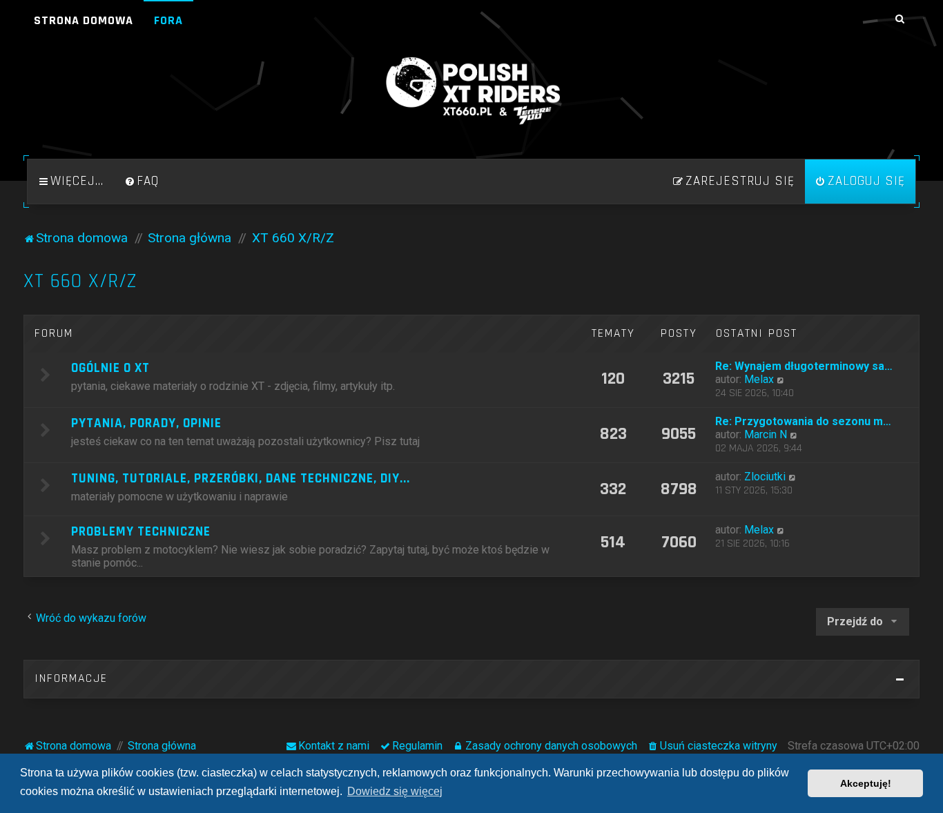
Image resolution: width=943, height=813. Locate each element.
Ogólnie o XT (110, 368)
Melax (759, 379)
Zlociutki (765, 476)
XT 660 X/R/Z (80, 281)
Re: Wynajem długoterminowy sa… (804, 366)
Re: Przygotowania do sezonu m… (803, 421)
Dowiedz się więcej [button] (395, 791)
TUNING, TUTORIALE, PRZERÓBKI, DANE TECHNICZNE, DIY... (240, 478)
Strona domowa (83, 20)
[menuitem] (141, 181)
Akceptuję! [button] (865, 783)
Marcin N (765, 434)
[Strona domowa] (471, 91)
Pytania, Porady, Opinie (146, 423)
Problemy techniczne (141, 531)
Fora (168, 20)
